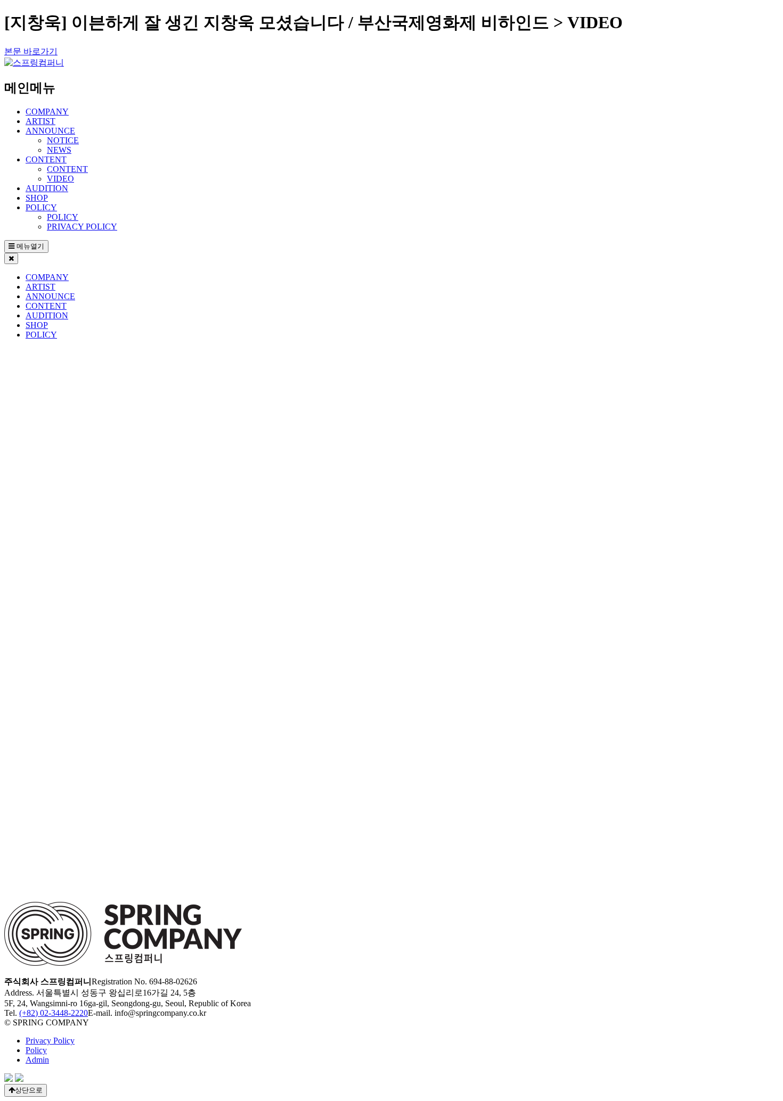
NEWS (59, 149)
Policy (36, 1050)
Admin (37, 1059)
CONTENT (46, 159)
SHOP (37, 197)
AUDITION (47, 188)
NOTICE (63, 140)
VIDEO (60, 178)
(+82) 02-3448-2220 (53, 1012)
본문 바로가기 (31, 51)
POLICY (41, 207)
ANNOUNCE (50, 130)
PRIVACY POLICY (82, 226)
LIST (44, 930)
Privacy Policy (50, 1040)
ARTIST (40, 121)
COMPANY (47, 111)
